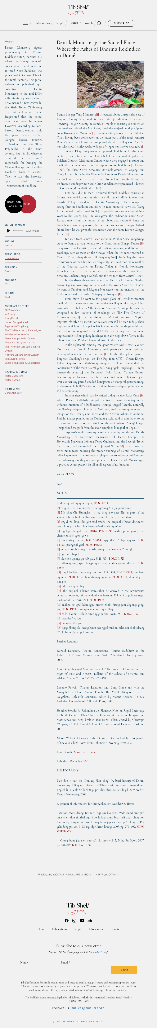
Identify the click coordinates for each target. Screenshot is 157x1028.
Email (65, 962)
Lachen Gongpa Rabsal (16, 322)
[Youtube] (82, 920)
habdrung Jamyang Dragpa (20, 342)
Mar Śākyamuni (12, 310)
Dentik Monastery (13, 392)
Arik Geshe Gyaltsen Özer (17, 334)
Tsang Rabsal (11, 318)
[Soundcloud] (89, 920)
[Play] (8, 231)
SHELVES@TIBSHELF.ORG (88, 1008)
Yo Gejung (10, 314)
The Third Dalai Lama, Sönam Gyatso (23, 330)
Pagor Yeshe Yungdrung (16, 326)
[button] (121, 23)
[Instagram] (74, 920)
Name (25, 962)
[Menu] (25, 23)
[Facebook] (66, 920)
